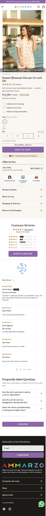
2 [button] (19, 369)
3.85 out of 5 (28, 230)
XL (37, 136)
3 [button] (23, 369)
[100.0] (21, 267)
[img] (7, 286)
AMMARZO (10, 503)
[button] (2, 6)
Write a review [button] (22, 253)
